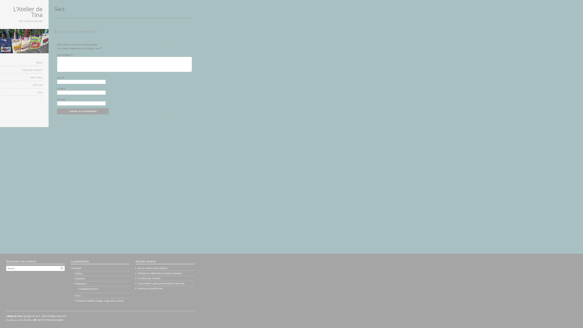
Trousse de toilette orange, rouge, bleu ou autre (100, 300)
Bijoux (39, 62)
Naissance (81, 283)
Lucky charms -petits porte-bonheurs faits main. (161, 283)
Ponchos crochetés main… (151, 288)
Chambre (80, 278)
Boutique (76, 268)
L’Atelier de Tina (28, 12)
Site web (61, 99)
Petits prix (38, 85)
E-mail (61, 88)
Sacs (40, 92)
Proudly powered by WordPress (19, 319)
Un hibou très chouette (149, 278)
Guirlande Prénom (89, 288)
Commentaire (64, 54)
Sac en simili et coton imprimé (152, 268)
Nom (60, 77)
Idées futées (36, 77)
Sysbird (59, 319)
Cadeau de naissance (32, 69)
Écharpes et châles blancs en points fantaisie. (160, 273)
